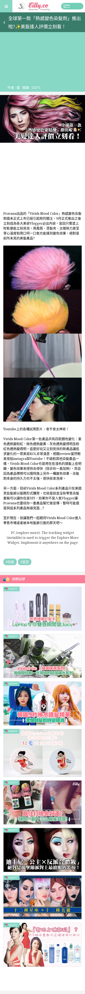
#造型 (24, 562)
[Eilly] (33, 5)
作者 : (13, 87)
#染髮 (10, 562)
